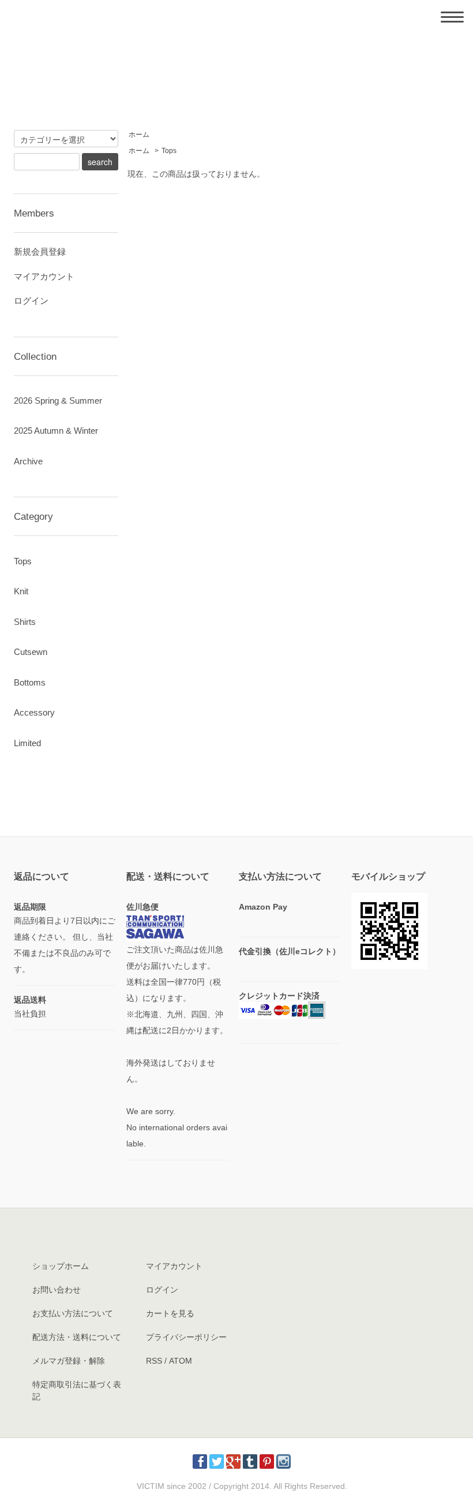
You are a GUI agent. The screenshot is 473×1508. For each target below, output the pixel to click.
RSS (154, 1360)
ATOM (180, 1360)
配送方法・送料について (76, 1337)
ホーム (139, 135)
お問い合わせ (56, 1289)
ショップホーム (60, 1266)
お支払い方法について (72, 1313)
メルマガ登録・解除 (68, 1360)
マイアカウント (44, 276)
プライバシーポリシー (186, 1337)
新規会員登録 (40, 251)
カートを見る (170, 1313)
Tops (169, 151)
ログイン (31, 301)
